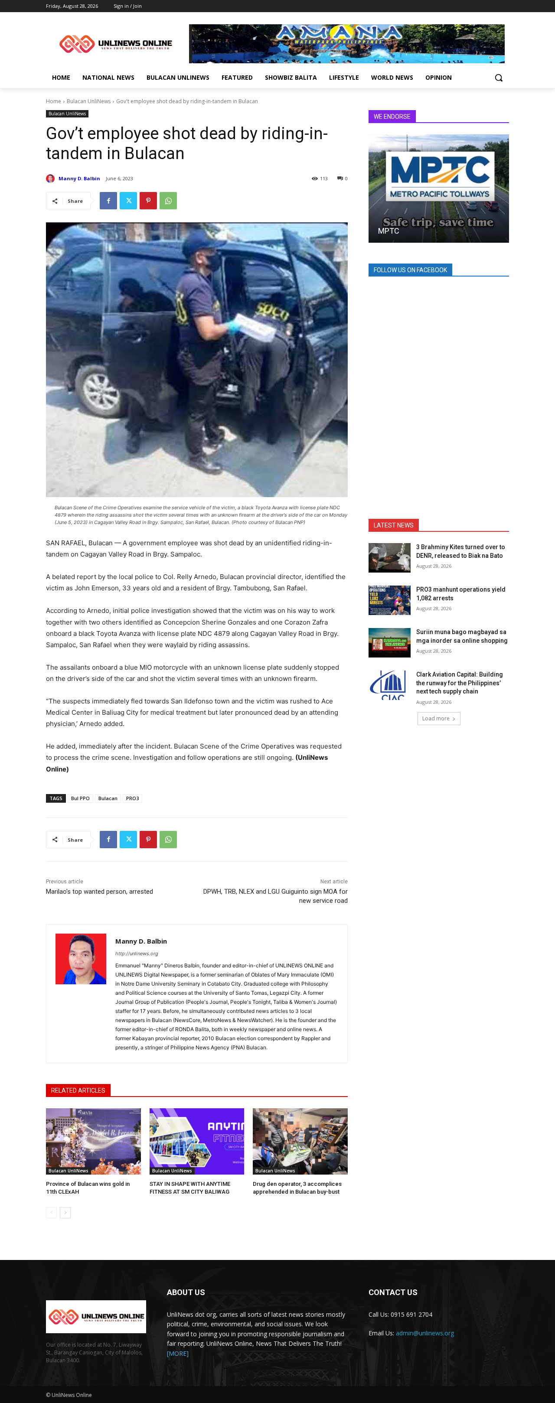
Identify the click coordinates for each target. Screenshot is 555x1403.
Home (53, 101)
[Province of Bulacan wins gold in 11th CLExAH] (93, 1141)
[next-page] (65, 1212)
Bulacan (108, 798)
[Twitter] (128, 200)
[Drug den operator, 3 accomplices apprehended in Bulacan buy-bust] (300, 1141)
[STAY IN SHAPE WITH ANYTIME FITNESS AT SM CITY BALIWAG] (197, 1141)
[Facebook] (108, 200)
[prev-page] (51, 1212)
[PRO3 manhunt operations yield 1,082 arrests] (390, 600)
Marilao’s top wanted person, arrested (99, 891)
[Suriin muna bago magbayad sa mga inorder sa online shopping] (390, 643)
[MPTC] (439, 188)
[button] (498, 77)
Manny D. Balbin (79, 178)
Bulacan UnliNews (89, 101)
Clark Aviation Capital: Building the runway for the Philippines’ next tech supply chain (459, 683)
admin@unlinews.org (425, 1333)
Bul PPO (80, 798)
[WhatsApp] (168, 200)
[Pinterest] (148, 200)
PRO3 (132, 798)
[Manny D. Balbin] (51, 178)
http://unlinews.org (136, 954)
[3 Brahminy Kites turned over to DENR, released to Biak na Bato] (390, 558)
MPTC (388, 230)
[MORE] (178, 1353)
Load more (436, 718)
